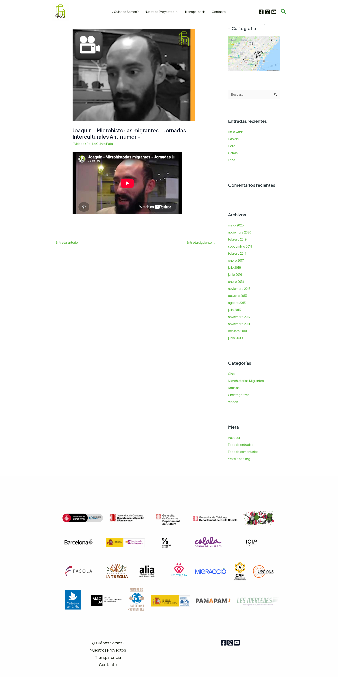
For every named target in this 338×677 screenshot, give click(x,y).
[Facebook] (261, 12)
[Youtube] (237, 642)
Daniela (233, 139)
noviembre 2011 (239, 324)
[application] (176, 12)
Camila (233, 153)
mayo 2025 (236, 225)
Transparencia (195, 12)
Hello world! (236, 132)
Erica (231, 160)
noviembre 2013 (239, 288)
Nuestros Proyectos (159, 12)
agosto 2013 (237, 303)
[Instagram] (267, 12)
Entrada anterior (65, 242)
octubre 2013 (237, 296)
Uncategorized (239, 395)
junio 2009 (235, 338)
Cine (231, 374)
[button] (283, 12)
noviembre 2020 (239, 232)
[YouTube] (274, 12)
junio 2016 (235, 274)
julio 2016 (234, 267)
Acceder (234, 437)
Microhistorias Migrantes (246, 381)
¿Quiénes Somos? (125, 12)
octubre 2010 (237, 331)
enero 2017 (236, 260)
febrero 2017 (237, 253)
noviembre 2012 (239, 317)
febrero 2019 (237, 239)
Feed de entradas (240, 445)
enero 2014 (236, 281)
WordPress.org (239, 459)
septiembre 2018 (240, 246)
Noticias (234, 388)
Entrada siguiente (201, 242)
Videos (79, 144)
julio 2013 (234, 310)
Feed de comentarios (243, 452)
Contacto (219, 12)
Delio (231, 146)
